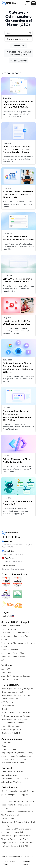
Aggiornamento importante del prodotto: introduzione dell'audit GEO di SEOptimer (18, 104)
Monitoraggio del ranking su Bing (15, 695)
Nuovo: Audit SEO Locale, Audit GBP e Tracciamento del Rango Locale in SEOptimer (17, 804)
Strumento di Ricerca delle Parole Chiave (15, 638)
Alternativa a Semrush (10, 775)
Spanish (4, 756)
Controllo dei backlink (10, 625)
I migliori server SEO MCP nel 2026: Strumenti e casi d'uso (17, 322)
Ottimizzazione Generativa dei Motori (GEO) (18, 53)
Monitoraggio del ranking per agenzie (17, 688)
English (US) (12, 752)
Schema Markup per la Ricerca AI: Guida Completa (17, 460)
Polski (23, 759)
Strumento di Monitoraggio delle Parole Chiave (18, 645)
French (12, 756)
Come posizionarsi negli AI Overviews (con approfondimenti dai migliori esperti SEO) (17, 415)
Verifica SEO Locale (9, 679)
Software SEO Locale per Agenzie (15, 716)
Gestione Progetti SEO (11, 729)
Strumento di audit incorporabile (15, 632)
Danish (21, 752)
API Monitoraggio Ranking (12, 723)
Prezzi (3, 746)
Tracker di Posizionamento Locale (15, 712)
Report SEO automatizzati (12, 692)
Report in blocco (8, 629)
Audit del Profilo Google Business (15, 676)
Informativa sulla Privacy (9, 862)
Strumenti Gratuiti (9, 705)
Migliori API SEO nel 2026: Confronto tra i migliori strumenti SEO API (17, 844)
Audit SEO (5, 669)
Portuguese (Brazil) (9, 762)
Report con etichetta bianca (13, 656)
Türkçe (21, 762)
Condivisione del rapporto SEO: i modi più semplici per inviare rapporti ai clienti (17, 794)
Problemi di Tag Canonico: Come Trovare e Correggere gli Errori (15, 837)
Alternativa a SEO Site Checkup (14, 778)
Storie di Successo (9, 749)
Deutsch (28, 752)
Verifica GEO (6, 672)
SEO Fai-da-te (7, 702)
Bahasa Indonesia (23, 756)
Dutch (17, 759)
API (2, 660)
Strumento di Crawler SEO (12, 653)
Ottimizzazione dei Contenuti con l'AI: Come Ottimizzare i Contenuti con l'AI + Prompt (17, 149)
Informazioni (6, 742)
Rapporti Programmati (10, 726)
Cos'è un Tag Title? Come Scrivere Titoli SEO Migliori (18, 824)
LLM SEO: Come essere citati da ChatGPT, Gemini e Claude (18, 280)
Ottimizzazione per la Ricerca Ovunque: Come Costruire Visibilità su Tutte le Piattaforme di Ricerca (18, 367)
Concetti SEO (18, 45)
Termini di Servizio (26, 862)
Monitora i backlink (9, 649)
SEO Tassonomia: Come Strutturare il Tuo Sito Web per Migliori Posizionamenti (17, 815)
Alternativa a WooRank (11, 782)
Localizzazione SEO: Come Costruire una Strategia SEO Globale (17, 830)
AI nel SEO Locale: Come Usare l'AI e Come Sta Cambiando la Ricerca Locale (18, 194)
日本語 (11, 759)
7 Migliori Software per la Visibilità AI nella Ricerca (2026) (18, 238)
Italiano (4, 759)
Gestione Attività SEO (10, 733)
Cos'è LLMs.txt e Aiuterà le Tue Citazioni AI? (17, 503)
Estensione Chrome (9, 698)
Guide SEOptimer (18, 60)
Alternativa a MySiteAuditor (13, 771)
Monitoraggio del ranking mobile (15, 719)
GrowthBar (6, 709)
